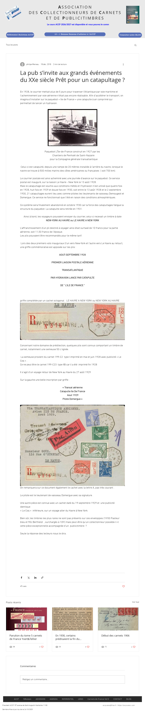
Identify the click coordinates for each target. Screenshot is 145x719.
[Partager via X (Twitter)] (28, 577)
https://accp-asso (124, 705)
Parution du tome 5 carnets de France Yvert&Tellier (25, 637)
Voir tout (135, 602)
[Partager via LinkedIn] (35, 577)
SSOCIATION (77, 7)
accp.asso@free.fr (109, 705)
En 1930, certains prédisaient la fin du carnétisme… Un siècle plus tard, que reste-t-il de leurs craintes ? (72, 637)
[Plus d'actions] (123, 64)
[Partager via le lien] (42, 577)
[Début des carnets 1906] (118, 618)
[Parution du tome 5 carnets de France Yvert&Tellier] (26, 618)
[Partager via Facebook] (21, 577)
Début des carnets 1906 (115, 635)
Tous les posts (12, 45)
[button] (135, 45)
